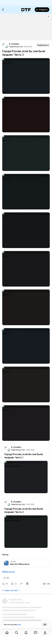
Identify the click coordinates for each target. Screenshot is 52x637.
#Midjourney (8, 571)
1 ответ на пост (10, 590)
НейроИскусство (16, 47)
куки (19, 625)
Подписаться (43, 45)
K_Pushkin (14, 44)
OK (44, 624)
